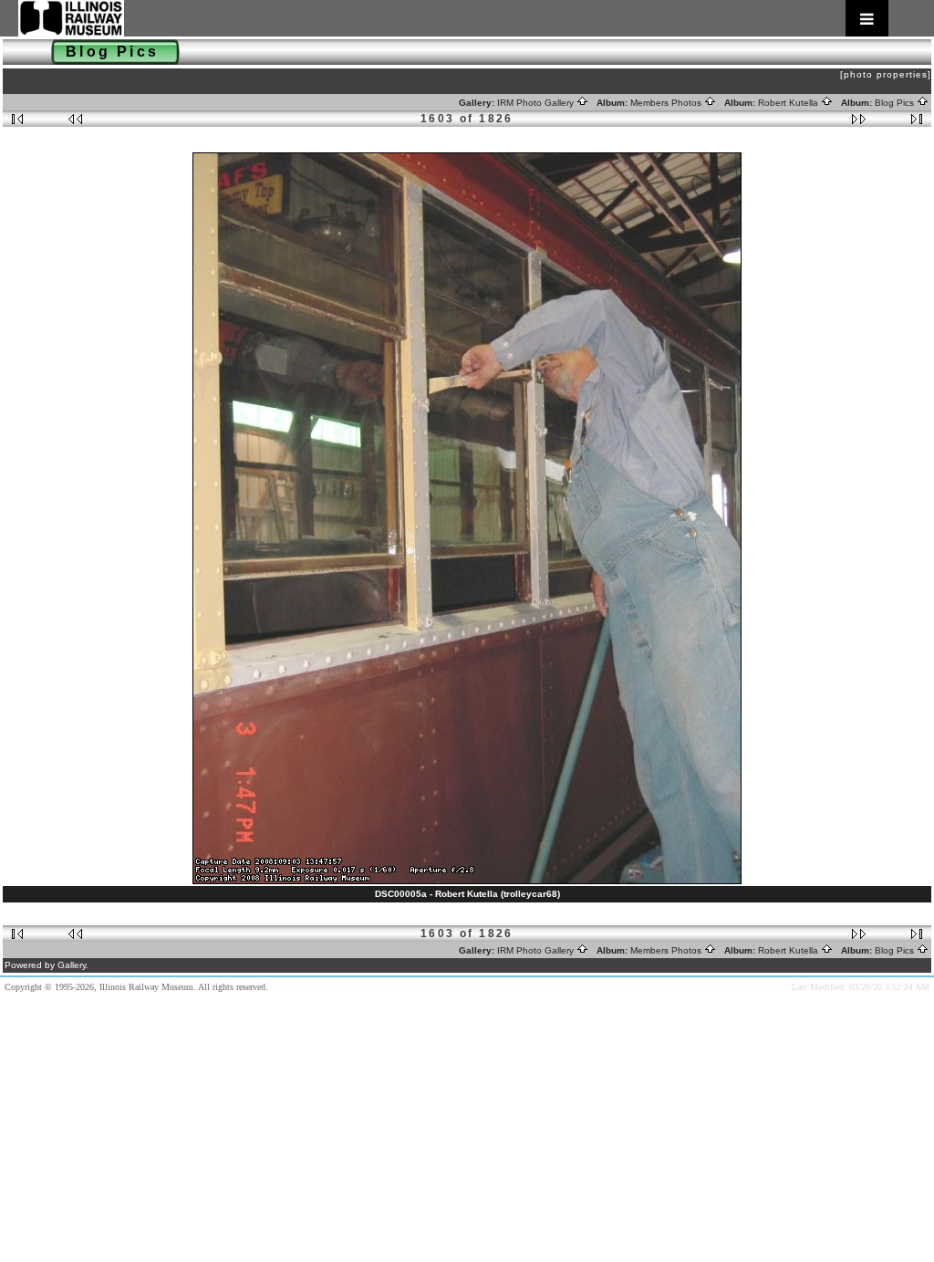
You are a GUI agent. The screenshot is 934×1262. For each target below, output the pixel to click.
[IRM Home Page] (453, 18)
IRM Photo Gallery (536, 103)
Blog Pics (896, 103)
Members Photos (667, 103)
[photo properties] (885, 74)
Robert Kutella (789, 103)
